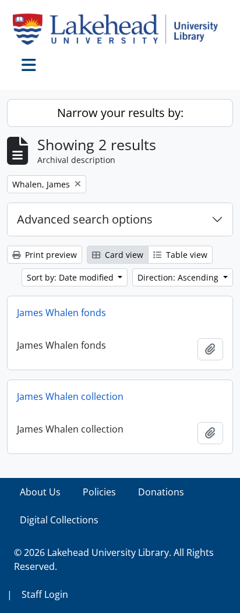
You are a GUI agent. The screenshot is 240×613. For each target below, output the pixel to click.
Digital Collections (59, 519)
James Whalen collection (70, 396)
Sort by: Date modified (71, 277)
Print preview (50, 254)
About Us (40, 492)
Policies (99, 492)
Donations (161, 492)
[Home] (120, 29)
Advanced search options (85, 219)
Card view (123, 254)
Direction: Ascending (179, 277)
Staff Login (45, 594)
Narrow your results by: (120, 113)
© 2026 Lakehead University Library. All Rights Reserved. (114, 559)
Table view (185, 254)
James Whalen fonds (61, 312)
